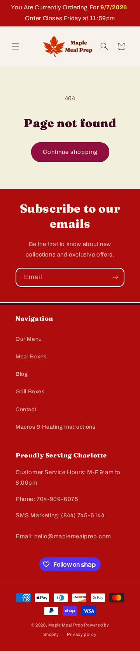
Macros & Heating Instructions (55, 427)
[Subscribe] (115, 277)
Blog (22, 374)
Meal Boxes (31, 357)
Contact (26, 409)
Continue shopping (70, 152)
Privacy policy (82, 634)
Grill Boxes (30, 391)
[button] (15, 46)
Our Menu (29, 339)
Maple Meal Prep (65, 625)
